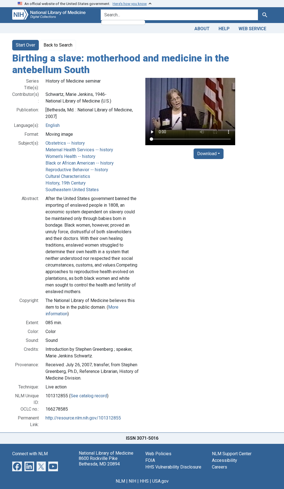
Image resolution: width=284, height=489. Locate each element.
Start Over (25, 45)
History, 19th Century (65, 183)
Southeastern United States (72, 189)
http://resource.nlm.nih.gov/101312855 (83, 418)
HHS (144, 481)
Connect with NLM (30, 453)
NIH (132, 481)
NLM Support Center (232, 453)
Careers (219, 467)
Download (207, 153)
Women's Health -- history (70, 156)
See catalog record (88, 395)
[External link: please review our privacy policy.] (17, 466)
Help (224, 28)
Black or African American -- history (79, 163)
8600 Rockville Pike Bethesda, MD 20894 (99, 461)
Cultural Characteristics (67, 176)
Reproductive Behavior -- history (76, 169)
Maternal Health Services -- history (79, 149)
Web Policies (158, 453)
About (202, 28)
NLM (120, 481)
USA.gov (160, 481)
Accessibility (224, 460)
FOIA (150, 460)
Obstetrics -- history (65, 143)
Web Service (252, 28)
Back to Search (58, 45)
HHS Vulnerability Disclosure (173, 467)
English (52, 125)
